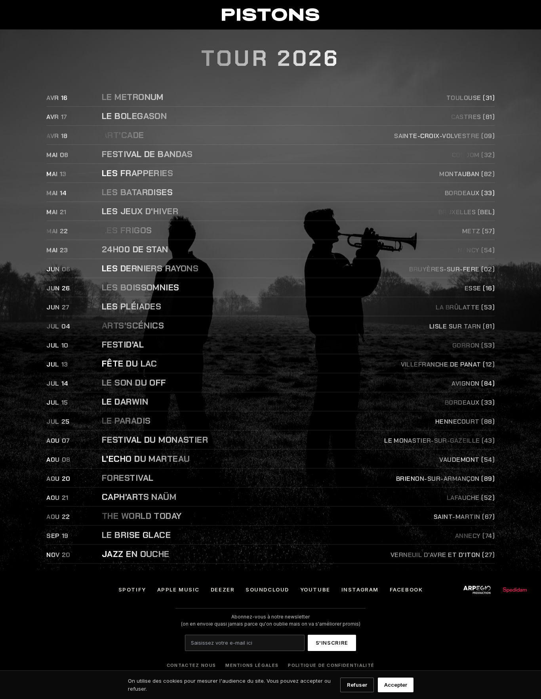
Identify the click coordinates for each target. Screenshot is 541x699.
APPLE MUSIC (178, 589)
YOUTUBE (315, 589)
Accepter (395, 685)
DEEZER (222, 589)
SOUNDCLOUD (267, 589)
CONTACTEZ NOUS (191, 665)
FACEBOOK (406, 589)
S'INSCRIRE (332, 642)
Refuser (357, 685)
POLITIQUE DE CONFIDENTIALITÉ (331, 665)
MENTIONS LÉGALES (251, 665)
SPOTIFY (132, 589)
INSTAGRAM (360, 589)
